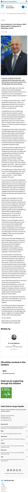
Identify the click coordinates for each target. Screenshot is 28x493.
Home (2, 13)
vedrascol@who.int (14, 349)
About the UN (4, 424)
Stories (5, 13)
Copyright (3, 484)
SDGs (2, 431)
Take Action (4, 436)
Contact (2, 483)
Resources (3, 450)
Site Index (3, 489)
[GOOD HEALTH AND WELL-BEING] (7, 392)
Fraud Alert (3, 486)
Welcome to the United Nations (10, 1)
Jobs (2, 456)
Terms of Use (3, 491)
